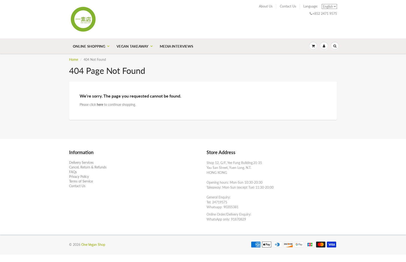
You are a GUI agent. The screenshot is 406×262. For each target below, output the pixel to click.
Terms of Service (81, 181)
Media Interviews (176, 46)
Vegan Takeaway (132, 46)
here (100, 104)
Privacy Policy (79, 176)
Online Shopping (89, 46)
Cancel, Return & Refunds (87, 167)
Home (73, 59)
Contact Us (288, 6)
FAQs (73, 172)
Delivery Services (81, 162)
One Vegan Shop (93, 245)
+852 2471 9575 (324, 13)
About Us (266, 6)
